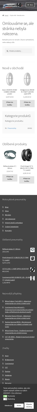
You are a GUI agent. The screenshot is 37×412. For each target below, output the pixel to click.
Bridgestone (9, 360)
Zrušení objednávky (11, 227)
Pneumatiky (12, 128)
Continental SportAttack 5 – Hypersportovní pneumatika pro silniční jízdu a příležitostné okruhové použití (19, 309)
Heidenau (8, 375)
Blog (6, 207)
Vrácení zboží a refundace (14, 223)
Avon (7, 356)
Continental (9, 364)
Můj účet (8, 215)
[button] (5, 396)
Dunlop (7, 371)
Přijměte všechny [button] (29, 406)
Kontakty (8, 231)
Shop (7, 211)
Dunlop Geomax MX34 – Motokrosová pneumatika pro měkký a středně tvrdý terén (18, 324)
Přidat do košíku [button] (9, 103)
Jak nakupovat (10, 219)
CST (6, 367)
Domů (6, 15)
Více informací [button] (16, 393)
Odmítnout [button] (8, 405)
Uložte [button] (19, 405)
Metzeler (8, 383)
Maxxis (7, 379)
